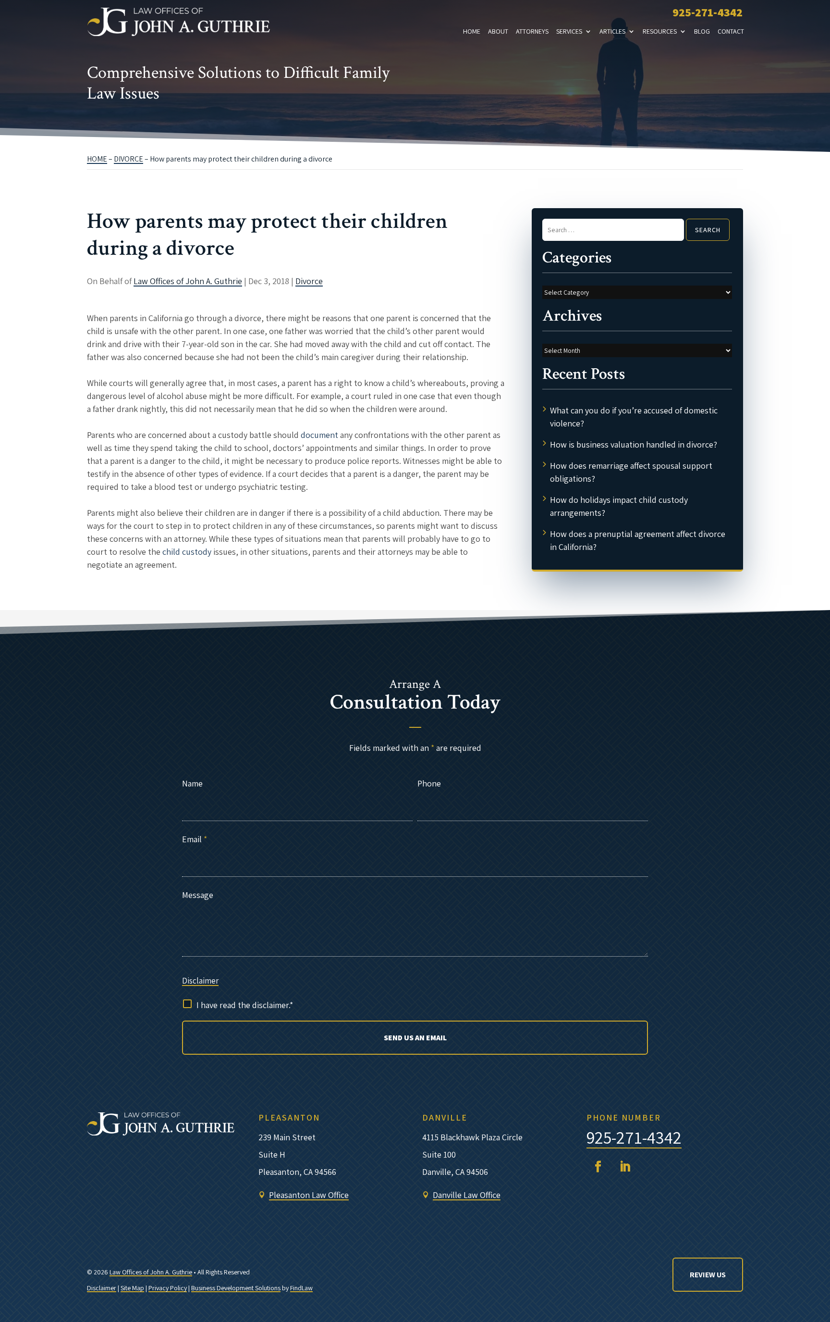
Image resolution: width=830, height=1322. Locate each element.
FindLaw (301, 1288)
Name (192, 783)
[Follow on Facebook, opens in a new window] (598, 1166)
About (498, 31)
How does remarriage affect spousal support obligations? (631, 472)
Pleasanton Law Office (309, 1194)
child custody (186, 551)
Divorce (309, 281)
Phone (429, 783)
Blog (702, 31)
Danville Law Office (466, 1194)
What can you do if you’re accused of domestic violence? (634, 417)
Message (197, 894)
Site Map (132, 1288)
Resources (660, 31)
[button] (815, 1307)
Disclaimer (200, 980)
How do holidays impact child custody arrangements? (619, 506)
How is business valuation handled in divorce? (633, 444)
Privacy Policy (167, 1288)
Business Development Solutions (236, 1288)
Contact (731, 31)
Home (471, 31)
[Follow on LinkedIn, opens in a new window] (624, 1166)
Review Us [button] (708, 1275)
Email (194, 839)
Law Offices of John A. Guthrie (188, 281)
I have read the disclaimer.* (244, 1004)
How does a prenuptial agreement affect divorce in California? (637, 540)
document (319, 434)
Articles (612, 31)
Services (569, 31)
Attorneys (532, 31)
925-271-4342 (707, 12)
